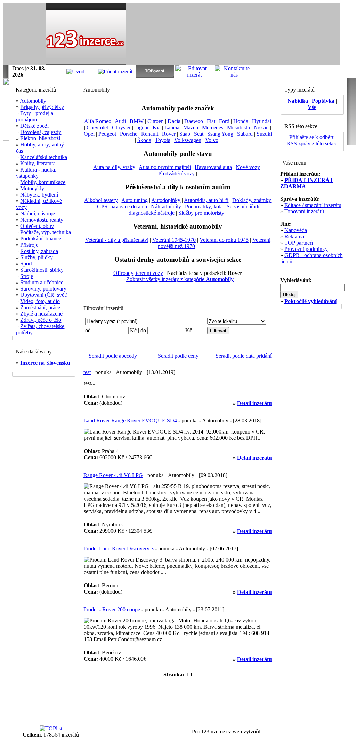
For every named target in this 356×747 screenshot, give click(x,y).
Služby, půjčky (36, 257)
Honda (240, 121)
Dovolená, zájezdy (40, 132)
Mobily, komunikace (42, 182)
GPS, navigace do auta (122, 206)
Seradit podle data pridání (244, 356)
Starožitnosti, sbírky (42, 270)
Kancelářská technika (43, 157)
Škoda (144, 140)
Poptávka (323, 101)
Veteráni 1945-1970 (174, 240)
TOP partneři (298, 243)
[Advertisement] (259, 34)
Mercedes (212, 127)
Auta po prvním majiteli (165, 167)
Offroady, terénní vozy (138, 273)
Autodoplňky (165, 200)
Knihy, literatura (38, 163)
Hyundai (261, 121)
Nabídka (298, 101)
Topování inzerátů (304, 211)
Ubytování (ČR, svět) (43, 295)
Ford (224, 121)
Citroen (155, 121)
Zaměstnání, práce (40, 307)
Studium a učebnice (41, 282)
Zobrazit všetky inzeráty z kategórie (180, 279)
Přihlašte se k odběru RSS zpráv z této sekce (312, 140)
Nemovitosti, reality (41, 220)
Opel (89, 134)
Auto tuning (134, 200)
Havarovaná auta (213, 167)
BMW (137, 121)
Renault (149, 134)
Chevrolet (97, 127)
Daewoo (193, 121)
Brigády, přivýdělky (42, 107)
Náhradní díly (166, 206)
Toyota (162, 140)
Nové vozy (248, 167)
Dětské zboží (34, 126)
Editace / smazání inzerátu (312, 205)
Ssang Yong (220, 134)
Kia (157, 127)
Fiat (211, 121)
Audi (120, 121)
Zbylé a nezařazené (41, 314)
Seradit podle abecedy (113, 356)
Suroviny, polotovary (43, 289)
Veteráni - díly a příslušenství (116, 240)
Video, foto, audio (40, 301)
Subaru (245, 134)
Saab (184, 134)
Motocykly (32, 188)
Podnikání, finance (40, 238)
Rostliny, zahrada (39, 251)
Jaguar (142, 127)
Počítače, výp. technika (45, 232)
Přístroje (29, 245)
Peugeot (107, 134)
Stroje (26, 276)
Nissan (261, 127)
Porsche (128, 134)
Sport (26, 264)
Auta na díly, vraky (114, 167)
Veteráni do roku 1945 (224, 240)
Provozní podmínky (306, 249)
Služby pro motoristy (201, 213)
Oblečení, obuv (37, 226)
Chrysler (121, 127)
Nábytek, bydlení (39, 195)
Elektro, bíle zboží (40, 138)
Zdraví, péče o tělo (40, 320)
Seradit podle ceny (178, 356)
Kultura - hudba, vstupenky (36, 173)
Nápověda (295, 230)
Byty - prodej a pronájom (34, 116)
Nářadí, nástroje (37, 213)
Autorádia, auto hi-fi (206, 200)
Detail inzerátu (254, 403)
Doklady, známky (251, 200)
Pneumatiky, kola (204, 206)
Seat (198, 134)
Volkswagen (187, 140)
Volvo (211, 140)
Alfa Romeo (97, 121)
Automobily (33, 101)
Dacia (174, 121)
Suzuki (264, 134)
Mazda (190, 127)
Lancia (171, 127)
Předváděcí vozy (176, 173)
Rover (169, 134)
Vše (312, 107)
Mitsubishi (238, 127)
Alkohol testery (101, 200)
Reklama (294, 236)
